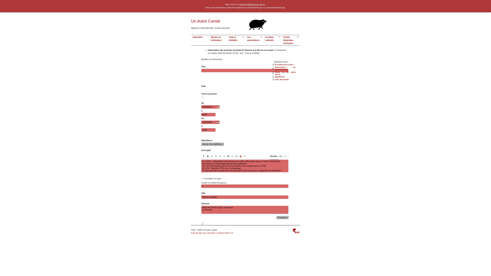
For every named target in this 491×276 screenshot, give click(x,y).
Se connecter (209, 233)
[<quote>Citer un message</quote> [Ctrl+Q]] (228, 156)
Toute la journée (209, 94)
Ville (203, 193)
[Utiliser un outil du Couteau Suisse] (240, 156)
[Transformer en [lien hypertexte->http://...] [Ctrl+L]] (220, 156)
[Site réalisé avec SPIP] (296, 231)
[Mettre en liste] (216, 156)
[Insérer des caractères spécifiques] (236, 156)
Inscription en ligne (212, 178)
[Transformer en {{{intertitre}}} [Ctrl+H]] (203, 156)
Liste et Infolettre (233, 38)
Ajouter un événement (216, 38)
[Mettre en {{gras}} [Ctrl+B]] (208, 156)
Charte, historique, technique (288, 40)
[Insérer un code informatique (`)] (245, 156)
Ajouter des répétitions (212, 144)
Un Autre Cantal (205, 21)
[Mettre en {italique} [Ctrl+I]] (212, 156)
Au (202, 118)
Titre (203, 67)
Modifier (273, 156)
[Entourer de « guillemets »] (232, 156)
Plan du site (196, 233)
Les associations (253, 38)
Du (202, 103)
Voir (280, 156)
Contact (220, 233)
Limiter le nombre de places (213, 183)
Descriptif (206, 150)
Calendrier (198, 37)
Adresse (205, 204)
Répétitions (206, 140)
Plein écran (285, 156)
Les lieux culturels (269, 38)
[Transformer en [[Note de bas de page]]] (224, 156)
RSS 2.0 (229, 233)
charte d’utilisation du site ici (252, 4)
